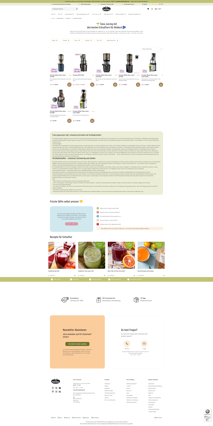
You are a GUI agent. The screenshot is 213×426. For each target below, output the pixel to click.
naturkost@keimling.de (79, 390)
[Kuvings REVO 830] (83, 62)
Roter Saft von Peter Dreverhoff (116, 271)
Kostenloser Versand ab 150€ (107, 4)
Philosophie (129, 395)
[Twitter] (56, 388)
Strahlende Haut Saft (53, 271)
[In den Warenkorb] (92, 85)
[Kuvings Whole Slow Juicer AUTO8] (129, 62)
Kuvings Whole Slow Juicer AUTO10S (104, 75)
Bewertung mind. (111, 40)
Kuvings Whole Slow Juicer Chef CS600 (81, 111)
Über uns (128, 390)
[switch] (207, 420)
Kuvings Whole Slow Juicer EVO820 (58, 111)
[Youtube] (60, 388)
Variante (87, 40)
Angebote (107, 388)
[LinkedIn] (60, 391)
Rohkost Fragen (109, 390)
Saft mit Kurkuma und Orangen (146, 271)
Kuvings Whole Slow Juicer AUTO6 (58, 75)
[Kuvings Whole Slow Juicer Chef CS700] (152, 62)
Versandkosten (110, 421)
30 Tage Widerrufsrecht (129, 4)
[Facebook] (53, 388)
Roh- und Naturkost (110, 400)
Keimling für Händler (131, 397)
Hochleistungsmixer (110, 393)
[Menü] (210, 410)
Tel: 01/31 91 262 (142, 351)
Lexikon (128, 386)
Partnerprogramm (153, 400)
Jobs (127, 393)
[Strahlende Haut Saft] (61, 255)
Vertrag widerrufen (131, 402)
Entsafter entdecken (71, 224)
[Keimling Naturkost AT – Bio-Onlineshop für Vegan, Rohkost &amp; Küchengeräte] (106, 9)
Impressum (151, 383)
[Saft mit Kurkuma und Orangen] (151, 255)
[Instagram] (56, 391)
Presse (128, 388)
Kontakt (150, 407)
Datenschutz (151, 390)
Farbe (76, 40)
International (151, 402)
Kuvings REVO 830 (78, 75)
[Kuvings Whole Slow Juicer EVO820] (60, 99)
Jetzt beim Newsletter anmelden (77, 344)
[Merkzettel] (148, 9)
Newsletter (151, 404)
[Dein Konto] (152, 9)
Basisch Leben (109, 395)
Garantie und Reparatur (154, 397)
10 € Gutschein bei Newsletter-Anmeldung (61, 4)
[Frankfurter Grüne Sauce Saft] (91, 255)
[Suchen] (77, 9)
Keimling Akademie (131, 383)
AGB (149, 395)
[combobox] (63, 9)
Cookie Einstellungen (153, 409)
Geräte (106, 397)
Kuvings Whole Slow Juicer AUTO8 (127, 75)
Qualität (65, 40)
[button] (149, 4)
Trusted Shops (152, 411)
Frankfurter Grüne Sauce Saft (86, 271)
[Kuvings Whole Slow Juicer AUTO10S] (106, 62)
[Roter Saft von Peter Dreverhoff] (121, 255)
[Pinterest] (53, 391)
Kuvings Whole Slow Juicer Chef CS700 (150, 75)
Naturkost (107, 383)
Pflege (106, 386)
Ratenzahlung (152, 388)
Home (52, 18)
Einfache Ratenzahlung (86, 4)
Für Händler (144, 4)
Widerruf (150, 393)
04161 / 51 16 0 (77, 385)
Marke (53, 40)
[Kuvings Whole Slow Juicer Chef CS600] (83, 99)
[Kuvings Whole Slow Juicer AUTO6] (60, 62)
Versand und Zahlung (132, 400)
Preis (98, 40)
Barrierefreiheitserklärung (155, 386)
